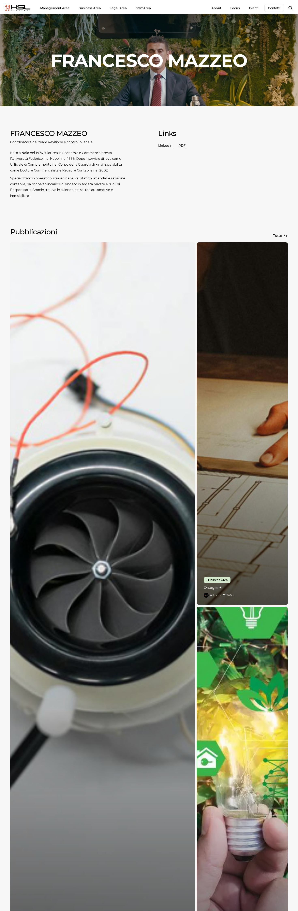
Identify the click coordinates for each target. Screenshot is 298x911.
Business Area (217, 580)
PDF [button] (181, 146)
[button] (280, 235)
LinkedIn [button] (165, 146)
